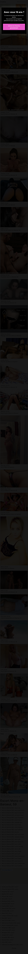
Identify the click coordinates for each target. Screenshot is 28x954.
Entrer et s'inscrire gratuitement (14, 27)
